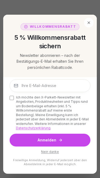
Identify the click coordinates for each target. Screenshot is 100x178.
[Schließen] (89, 22)
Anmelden (47, 140)
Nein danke (50, 152)
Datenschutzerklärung (33, 128)
